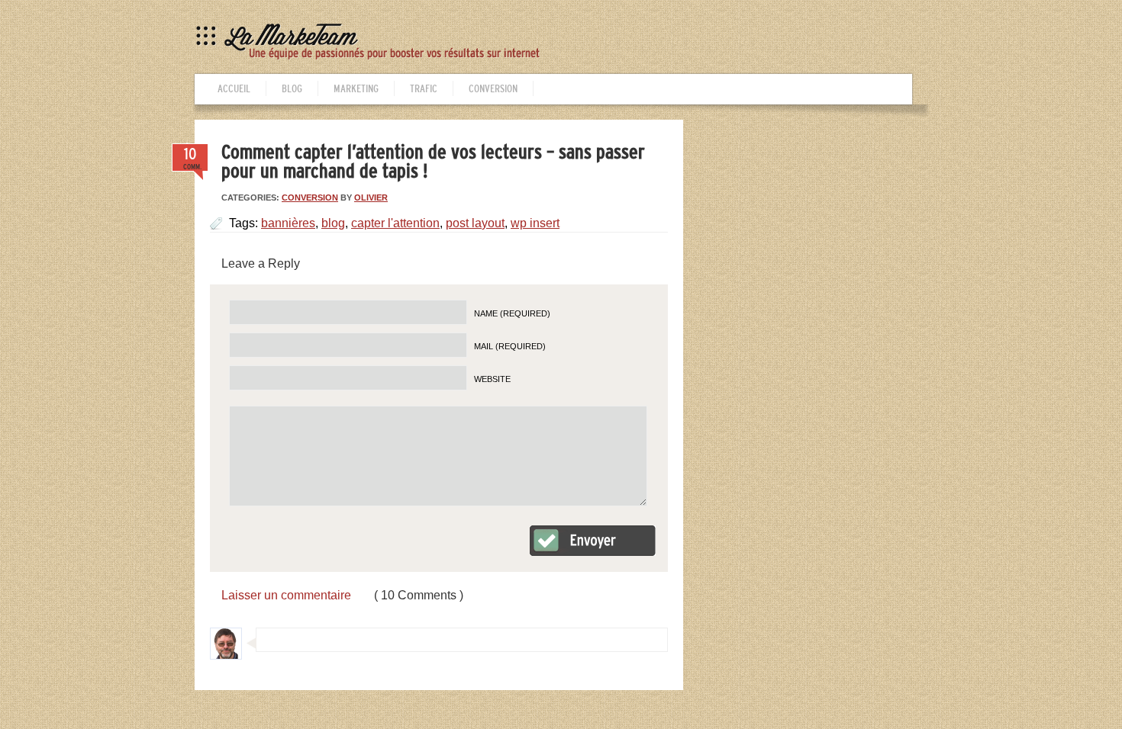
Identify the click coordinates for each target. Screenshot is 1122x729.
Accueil (234, 88)
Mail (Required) (510, 346)
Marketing (356, 88)
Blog (292, 88)
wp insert (535, 223)
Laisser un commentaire (286, 595)
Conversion (493, 88)
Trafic (423, 88)
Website (492, 379)
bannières (288, 223)
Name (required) (512, 313)
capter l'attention (395, 223)
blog (333, 223)
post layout (475, 223)
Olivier (371, 197)
